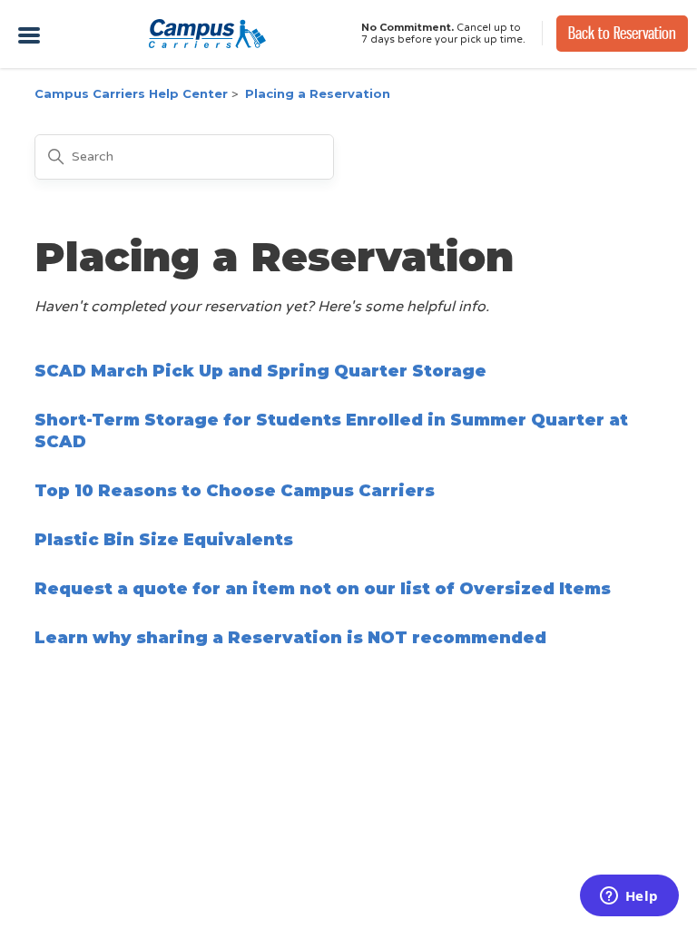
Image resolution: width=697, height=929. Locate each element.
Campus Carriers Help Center (131, 93)
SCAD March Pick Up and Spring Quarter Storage (260, 371)
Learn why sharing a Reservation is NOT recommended (290, 638)
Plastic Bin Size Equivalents (163, 540)
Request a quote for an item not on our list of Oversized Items (322, 589)
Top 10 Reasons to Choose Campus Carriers (234, 491)
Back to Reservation (622, 33)
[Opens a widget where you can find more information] (629, 897)
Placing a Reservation (317, 93)
